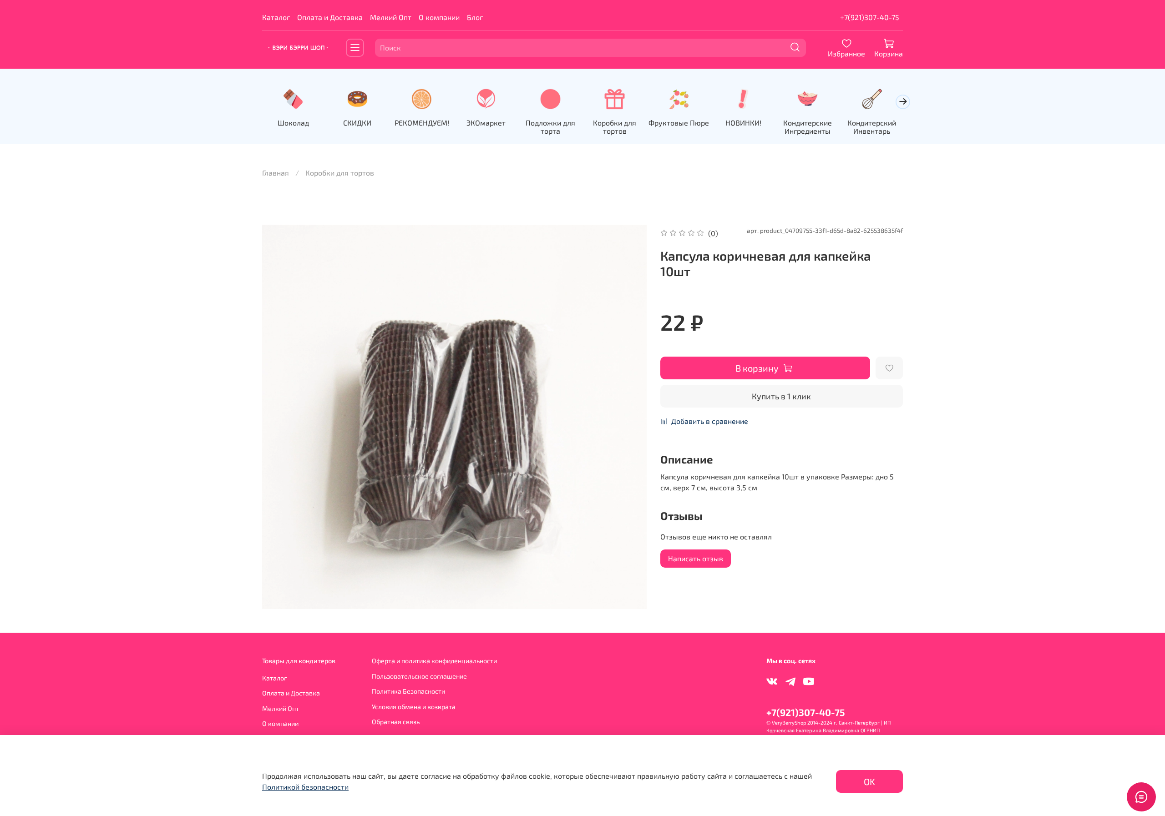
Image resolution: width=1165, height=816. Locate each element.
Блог (475, 17)
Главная (275, 172)
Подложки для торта (550, 126)
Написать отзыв (695, 558)
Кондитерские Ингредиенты (807, 126)
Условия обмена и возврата (414, 706)
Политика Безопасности (408, 691)
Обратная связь (396, 721)
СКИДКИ (357, 122)
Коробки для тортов (614, 126)
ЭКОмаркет (486, 122)
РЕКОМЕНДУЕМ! (422, 122)
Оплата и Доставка (330, 17)
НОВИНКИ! (743, 122)
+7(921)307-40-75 (869, 17)
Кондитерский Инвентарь (871, 126)
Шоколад (293, 122)
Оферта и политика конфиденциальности (434, 661)
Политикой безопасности (305, 786)
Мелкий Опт (390, 17)
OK (869, 781)
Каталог (276, 17)
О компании (439, 17)
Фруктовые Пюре (678, 122)
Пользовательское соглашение (419, 676)
